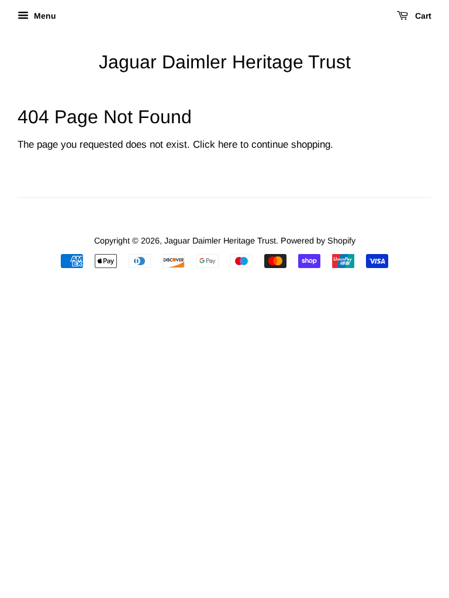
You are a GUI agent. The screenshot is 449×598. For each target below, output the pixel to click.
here (227, 144)
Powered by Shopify (318, 240)
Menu (44, 15)
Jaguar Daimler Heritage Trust (225, 61)
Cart (422, 15)
